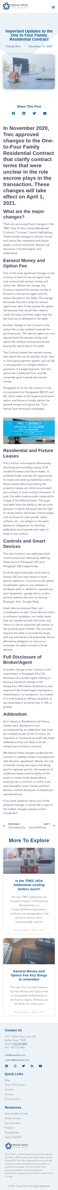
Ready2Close (12, 1132)
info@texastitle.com (15, 1055)
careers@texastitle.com (17, 1060)
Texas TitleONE (13, 1137)
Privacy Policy (12, 1099)
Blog (7, 1080)
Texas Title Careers (15, 1085)
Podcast (9, 1128)
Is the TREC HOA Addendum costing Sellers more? (29, 885)
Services (9, 1094)
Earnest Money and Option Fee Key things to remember (29, 975)
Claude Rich (10, 813)
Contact (9, 1090)
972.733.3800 (20, 1044)
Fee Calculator (12, 1123)
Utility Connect (13, 1118)
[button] (53, 7)
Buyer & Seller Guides (16, 1114)
